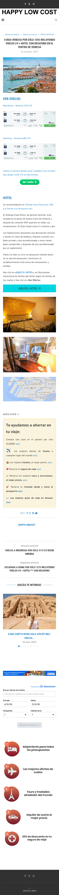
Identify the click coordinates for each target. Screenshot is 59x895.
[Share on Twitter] (30, 513)
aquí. (18, 443)
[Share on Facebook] (27, 513)
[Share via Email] (36, 513)
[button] (5, 620)
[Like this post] (24, 513)
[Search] (55, 19)
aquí (35, 455)
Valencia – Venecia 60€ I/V (17, 138)
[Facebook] (25, 4)
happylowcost (26, 524)
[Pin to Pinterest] (33, 513)
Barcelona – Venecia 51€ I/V (17, 105)
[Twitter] (29, 4)
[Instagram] (33, 4)
